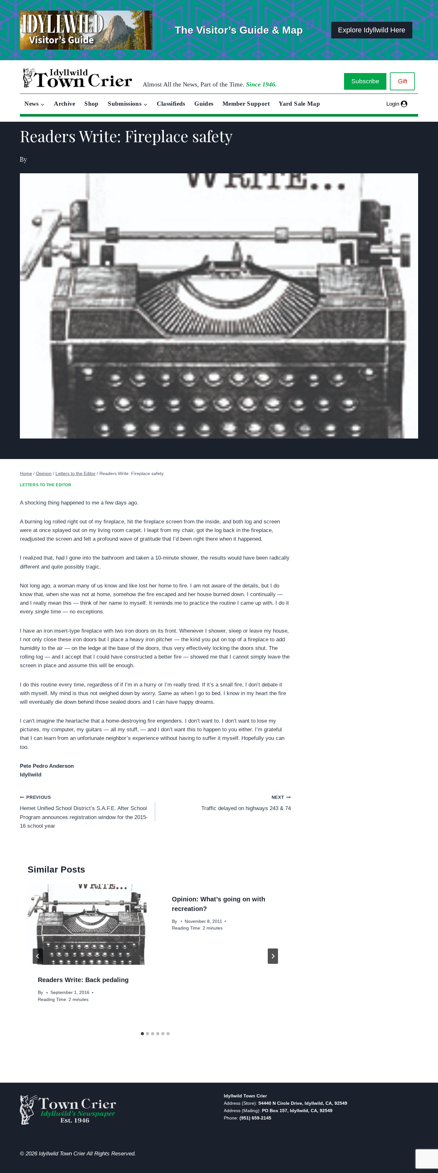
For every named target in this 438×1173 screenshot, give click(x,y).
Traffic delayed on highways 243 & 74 (246, 803)
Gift (402, 81)
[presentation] (88, 924)
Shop (91, 103)
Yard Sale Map (299, 103)
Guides (203, 103)
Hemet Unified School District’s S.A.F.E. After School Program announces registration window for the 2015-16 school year (84, 812)
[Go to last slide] (38, 956)
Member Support (246, 103)
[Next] (273, 956)
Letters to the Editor (46, 485)
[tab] (142, 1033)
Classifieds (171, 103)
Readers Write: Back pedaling (83, 979)
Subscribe (365, 81)
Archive (64, 103)
